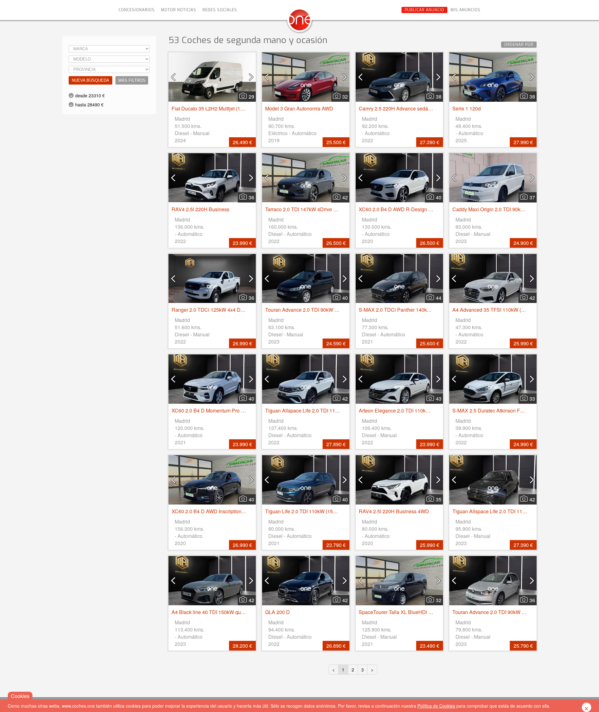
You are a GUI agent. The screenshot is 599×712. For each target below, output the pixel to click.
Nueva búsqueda (90, 80)
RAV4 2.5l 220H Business (200, 209)
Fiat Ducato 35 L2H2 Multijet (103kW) (213, 108)
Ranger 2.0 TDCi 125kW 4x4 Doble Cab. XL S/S (225, 309)
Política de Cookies (436, 706)
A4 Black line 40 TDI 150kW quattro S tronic (220, 612)
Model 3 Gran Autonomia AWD (299, 108)
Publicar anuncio (424, 9)
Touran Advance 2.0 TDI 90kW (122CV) (309, 309)
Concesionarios (137, 9)
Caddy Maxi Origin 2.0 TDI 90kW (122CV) (498, 209)
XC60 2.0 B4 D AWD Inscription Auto (212, 511)
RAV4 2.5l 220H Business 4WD (394, 511)
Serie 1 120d (466, 108)
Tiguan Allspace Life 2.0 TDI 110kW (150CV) (502, 511)
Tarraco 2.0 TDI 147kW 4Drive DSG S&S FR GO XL (322, 209)
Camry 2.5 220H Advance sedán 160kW (403, 108)
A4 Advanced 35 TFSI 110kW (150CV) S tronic (504, 309)
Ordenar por (518, 44)
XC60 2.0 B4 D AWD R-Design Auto (399, 209)
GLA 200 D (277, 612)
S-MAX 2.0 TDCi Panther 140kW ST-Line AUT (410, 309)
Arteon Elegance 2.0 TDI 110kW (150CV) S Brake (414, 410)
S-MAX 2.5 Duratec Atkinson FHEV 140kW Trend (507, 410)
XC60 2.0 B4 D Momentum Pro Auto (211, 410)
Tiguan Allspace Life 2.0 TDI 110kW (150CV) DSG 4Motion (330, 410)
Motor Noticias (178, 9)
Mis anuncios (465, 9)
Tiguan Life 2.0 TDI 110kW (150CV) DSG (311, 511)
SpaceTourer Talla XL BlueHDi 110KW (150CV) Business (423, 612)
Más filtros (131, 80)
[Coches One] (299, 22)
